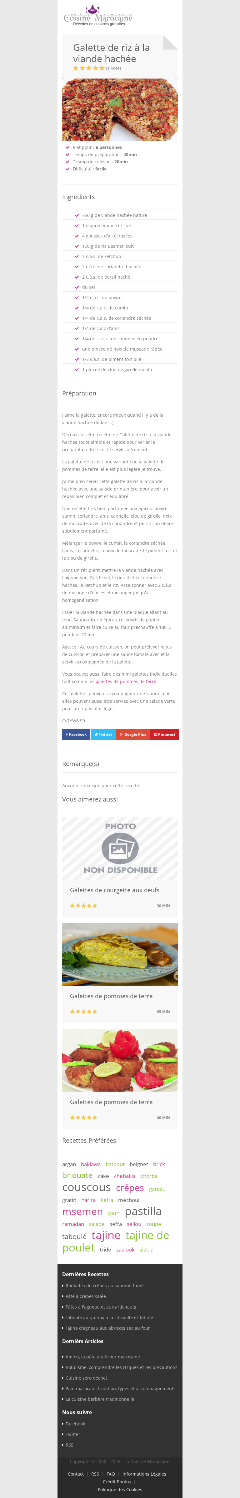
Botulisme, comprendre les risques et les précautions (122, 1367)
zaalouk (125, 1249)
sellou (134, 1224)
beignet (139, 1164)
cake (103, 1176)
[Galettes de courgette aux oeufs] (120, 878)
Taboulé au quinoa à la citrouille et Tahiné (109, 1317)
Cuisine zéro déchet (86, 1378)
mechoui (128, 1200)
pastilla (143, 1210)
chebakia (125, 1176)
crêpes (130, 1187)
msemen (82, 1211)
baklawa (91, 1164)
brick (159, 1164)
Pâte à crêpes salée (86, 1296)
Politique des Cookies (120, 1489)
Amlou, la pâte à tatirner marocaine (103, 1357)
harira (88, 1200)
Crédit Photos (117, 1482)
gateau (157, 1189)
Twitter (105, 734)
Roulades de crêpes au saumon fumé (105, 1286)
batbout (115, 1164)
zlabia (146, 1249)
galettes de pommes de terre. (127, 681)
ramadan (73, 1224)
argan (69, 1164)
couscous (86, 1186)
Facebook (77, 734)
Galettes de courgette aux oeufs (114, 890)
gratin (69, 1200)
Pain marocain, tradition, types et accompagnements (121, 1388)
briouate (77, 1175)
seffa (116, 1224)
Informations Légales (144, 1474)
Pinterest (166, 734)
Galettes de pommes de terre (111, 996)
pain (114, 1213)
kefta (107, 1200)
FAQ (111, 1474)
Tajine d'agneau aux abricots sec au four (108, 1328)
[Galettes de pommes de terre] (120, 984)
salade (97, 1224)
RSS (69, 1445)
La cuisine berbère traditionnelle (100, 1399)
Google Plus (134, 734)
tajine (106, 1234)
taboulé (74, 1236)
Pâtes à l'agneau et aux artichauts (101, 1307)
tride (105, 1249)
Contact (76, 1474)
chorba (149, 1176)
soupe (153, 1224)
